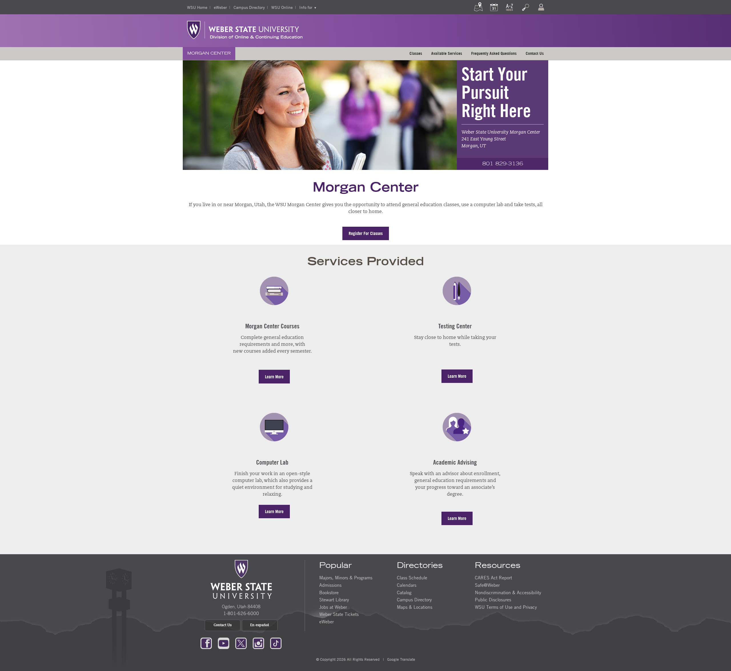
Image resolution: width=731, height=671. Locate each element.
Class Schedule (412, 577)
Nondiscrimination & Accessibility (508, 592)
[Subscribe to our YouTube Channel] (223, 643)
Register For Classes (366, 233)
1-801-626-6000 (241, 613)
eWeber (220, 7)
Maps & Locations (414, 607)
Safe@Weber (487, 585)
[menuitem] (209, 53)
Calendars (406, 585)
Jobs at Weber (333, 607)
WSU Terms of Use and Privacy (506, 607)
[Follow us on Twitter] (241, 643)
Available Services (446, 53)
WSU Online (282, 7)
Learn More (274, 376)
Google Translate (401, 659)
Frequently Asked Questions (494, 53)
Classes (415, 53)
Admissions (330, 585)
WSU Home (197, 7)
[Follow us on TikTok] (276, 643)
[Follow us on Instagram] (258, 643)
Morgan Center (209, 53)
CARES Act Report (493, 577)
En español (259, 625)
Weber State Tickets (339, 614)
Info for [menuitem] (305, 7)
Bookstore (329, 592)
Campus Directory (249, 7)
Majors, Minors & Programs (345, 577)
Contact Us (535, 53)
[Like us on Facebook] (206, 643)
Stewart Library (334, 599)
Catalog (404, 592)
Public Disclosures (493, 599)
